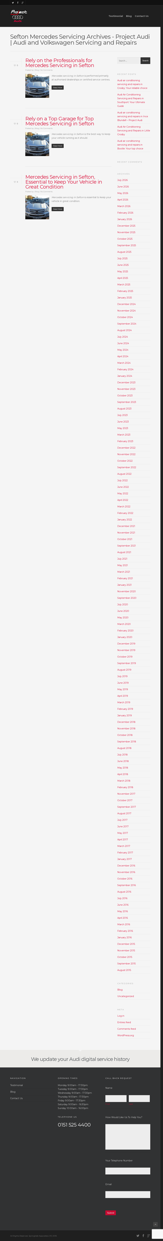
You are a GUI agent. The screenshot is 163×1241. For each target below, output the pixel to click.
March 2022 (123, 506)
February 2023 (125, 441)
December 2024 (126, 304)
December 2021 (126, 526)
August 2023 (124, 408)
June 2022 (123, 487)
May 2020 (122, 617)
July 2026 (122, 180)
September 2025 (126, 245)
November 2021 (126, 532)
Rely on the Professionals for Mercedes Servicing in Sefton (59, 62)
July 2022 (122, 480)
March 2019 (123, 702)
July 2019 (122, 676)
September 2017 (126, 806)
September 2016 (126, 885)
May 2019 (122, 689)
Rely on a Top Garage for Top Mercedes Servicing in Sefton (59, 121)
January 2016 (124, 937)
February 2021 (125, 578)
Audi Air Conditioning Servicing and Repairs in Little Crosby (133, 130)
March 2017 (123, 846)
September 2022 (126, 467)
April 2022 (122, 500)
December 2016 (126, 865)
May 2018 (122, 767)
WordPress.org (125, 1035)
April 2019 (122, 695)
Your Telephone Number (119, 1160)
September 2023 (126, 402)
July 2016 (122, 898)
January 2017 (124, 859)
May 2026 (122, 193)
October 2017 (124, 800)
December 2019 (126, 643)
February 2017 (125, 852)
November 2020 (126, 591)
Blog (129, 16)
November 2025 (126, 232)
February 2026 (125, 212)
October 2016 (124, 878)
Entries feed (124, 1022)
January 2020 (124, 637)
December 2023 (126, 382)
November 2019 (126, 650)
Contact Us (142, 16)
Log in (120, 1015)
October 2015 (124, 957)
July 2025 (122, 258)
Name (108, 1088)
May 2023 (122, 428)
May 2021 (122, 565)
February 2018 (125, 787)
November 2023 (126, 389)
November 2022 (126, 454)
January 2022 (124, 519)
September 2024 (126, 323)
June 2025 (123, 265)
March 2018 (123, 780)
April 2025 (122, 278)
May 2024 (122, 349)
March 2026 (123, 206)
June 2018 (123, 761)
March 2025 (123, 284)
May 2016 (122, 911)
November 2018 (126, 728)
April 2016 (122, 917)
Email (108, 1184)
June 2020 (123, 611)
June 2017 (123, 826)
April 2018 (122, 774)
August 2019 (124, 669)
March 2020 (124, 624)
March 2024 (124, 362)
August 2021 (124, 552)
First (108, 1104)
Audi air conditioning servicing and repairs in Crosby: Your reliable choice (132, 84)
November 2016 (126, 872)
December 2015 (126, 944)
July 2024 (122, 336)
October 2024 (125, 317)
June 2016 (122, 904)
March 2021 (123, 571)
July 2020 (122, 604)
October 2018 (125, 735)
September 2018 (126, 741)
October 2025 (124, 238)
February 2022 (125, 513)
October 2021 (124, 539)
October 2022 (125, 460)
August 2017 (124, 813)
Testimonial (116, 16)
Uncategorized (125, 996)
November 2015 (126, 950)
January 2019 (124, 715)
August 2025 (124, 251)
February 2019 (125, 709)
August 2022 (124, 473)
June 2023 (123, 421)
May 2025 (122, 271)
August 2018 (124, 748)
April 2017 (122, 839)
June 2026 (123, 186)
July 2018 (122, 754)
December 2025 (126, 225)
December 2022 (126, 447)
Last (131, 1104)
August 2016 (124, 891)
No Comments (46, 70)
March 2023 (123, 434)
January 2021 (124, 584)
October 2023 (125, 395)
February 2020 (125, 630)
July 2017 (122, 820)
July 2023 (122, 415)
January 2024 (124, 376)
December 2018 (126, 722)
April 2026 (122, 199)
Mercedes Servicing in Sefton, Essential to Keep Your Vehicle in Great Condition (63, 182)
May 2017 (122, 833)
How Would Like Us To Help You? (123, 1117)
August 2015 (124, 970)
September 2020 (126, 598)
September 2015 (126, 963)
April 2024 (122, 356)
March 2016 (123, 924)
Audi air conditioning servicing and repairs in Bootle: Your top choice (130, 144)
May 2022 (122, 493)
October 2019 (124, 656)
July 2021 (122, 558)
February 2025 (125, 291)
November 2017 (126, 793)
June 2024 (123, 343)
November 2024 (126, 310)
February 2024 (125, 369)
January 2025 (124, 297)
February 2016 (125, 931)
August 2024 (124, 330)
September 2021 (126, 545)
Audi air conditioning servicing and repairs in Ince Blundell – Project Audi (132, 116)
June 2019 (123, 682)
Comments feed (126, 1028)
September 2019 (126, 663)
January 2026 (124, 219)
